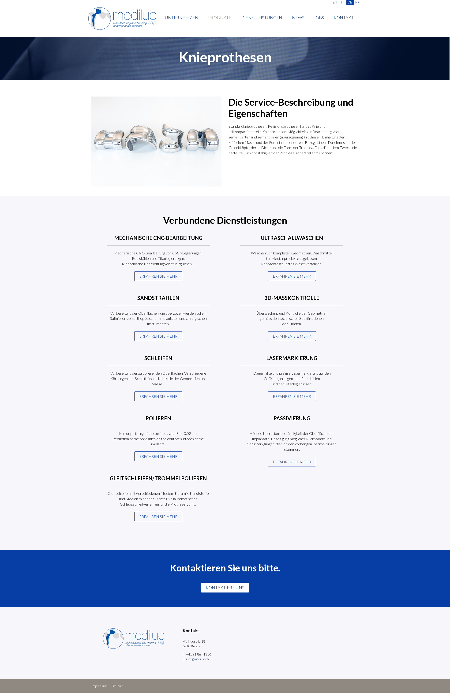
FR (357, 2)
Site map (117, 686)
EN (335, 2)
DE (350, 2)
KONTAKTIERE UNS (225, 587)
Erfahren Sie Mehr (158, 456)
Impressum (99, 686)
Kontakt (344, 17)
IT (342, 2)
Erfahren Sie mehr (158, 276)
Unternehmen (181, 17)
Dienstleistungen (261, 17)
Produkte (219, 17)
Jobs (319, 17)
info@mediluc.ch (197, 659)
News (298, 17)
